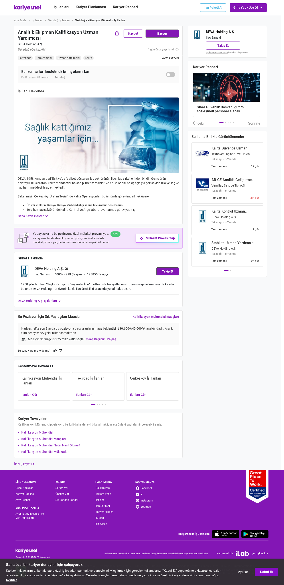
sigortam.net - (191, 553)
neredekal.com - (176, 553)
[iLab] (242, 553)
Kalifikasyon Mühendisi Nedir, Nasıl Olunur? (51, 445)
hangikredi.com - (160, 553)
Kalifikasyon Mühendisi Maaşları (156, 316)
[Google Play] (254, 534)
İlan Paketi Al (213, 7)
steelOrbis (203, 553)
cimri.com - (136, 553)
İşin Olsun (101, 523)
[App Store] (225, 534)
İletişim (99, 499)
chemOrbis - (124, 553)
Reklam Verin (103, 493)
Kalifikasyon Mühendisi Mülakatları (45, 452)
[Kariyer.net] (33, 550)
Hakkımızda (102, 487)
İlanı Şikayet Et (24, 464)
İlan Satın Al (102, 505)
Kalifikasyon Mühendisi (37, 432)
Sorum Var (61, 487)
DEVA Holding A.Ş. (30, 44)
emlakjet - (147, 553)
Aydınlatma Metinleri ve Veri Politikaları (30, 515)
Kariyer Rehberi (104, 511)
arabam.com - (111, 553)
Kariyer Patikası (25, 493)
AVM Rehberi (23, 499)
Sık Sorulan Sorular (66, 499)
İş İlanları (61, 7)
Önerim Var (62, 493)
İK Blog (99, 517)
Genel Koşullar (24, 487)
